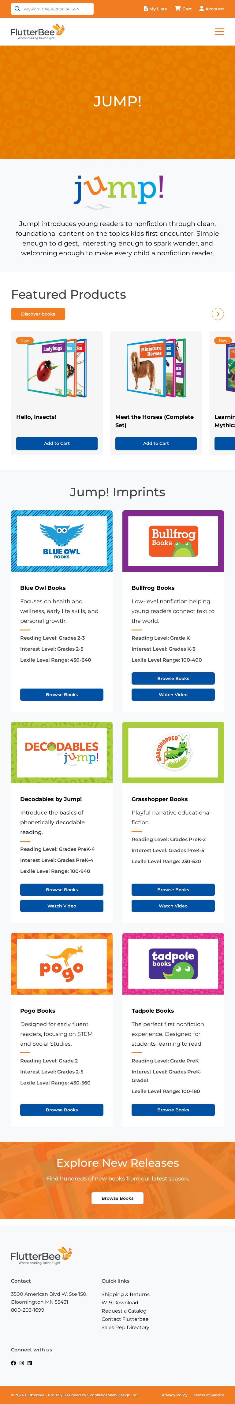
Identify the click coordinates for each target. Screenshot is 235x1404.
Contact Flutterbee (125, 1319)
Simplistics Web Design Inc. (112, 1395)
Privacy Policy (175, 1395)
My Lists (158, 9)
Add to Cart (57, 443)
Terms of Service (209, 1395)
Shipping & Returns (126, 1294)
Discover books (38, 314)
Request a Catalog (124, 1311)
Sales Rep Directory (125, 1327)
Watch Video (173, 694)
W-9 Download (120, 1303)
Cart (187, 9)
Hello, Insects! (36, 417)
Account (214, 9)
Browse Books (62, 694)
